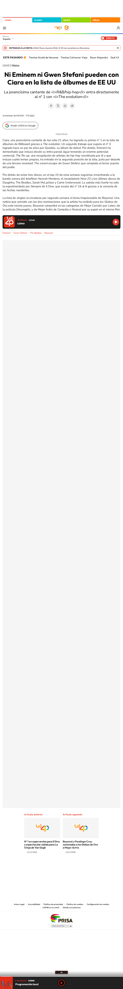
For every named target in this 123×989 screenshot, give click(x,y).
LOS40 (8, 20)
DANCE (66, 20)
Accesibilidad (34, 904)
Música (15, 65)
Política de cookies (74, 904)
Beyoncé (49, 232)
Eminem (7, 232)
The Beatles (36, 232)
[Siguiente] (118, 57)
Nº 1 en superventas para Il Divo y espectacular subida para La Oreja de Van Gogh (42, 844)
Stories (80, 864)
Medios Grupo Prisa (61, 926)
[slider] (61, 976)
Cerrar (118, 48)
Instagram (42, 864)
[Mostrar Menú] (4, 28)
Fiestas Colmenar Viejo (74, 57)
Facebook (51, 106)
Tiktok (48, 864)
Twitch (74, 864)
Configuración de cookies (98, 904)
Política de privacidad (53, 904)
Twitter (58, 106)
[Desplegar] (61, 972)
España (6, 39)
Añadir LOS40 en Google (23, 125)
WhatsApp (65, 106)
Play (61, 982)
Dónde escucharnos (72, 907)
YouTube (55, 864)
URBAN (96, 20)
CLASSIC (38, 20)
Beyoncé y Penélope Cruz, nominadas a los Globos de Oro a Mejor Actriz (80, 844)
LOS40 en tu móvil (51, 907)
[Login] (118, 28)
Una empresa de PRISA (61, 918)
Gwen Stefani (20, 232)
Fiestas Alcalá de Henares (43, 57)
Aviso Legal (19, 904)
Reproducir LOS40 (116, 222)
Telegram (72, 106)
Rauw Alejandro (99, 57)
